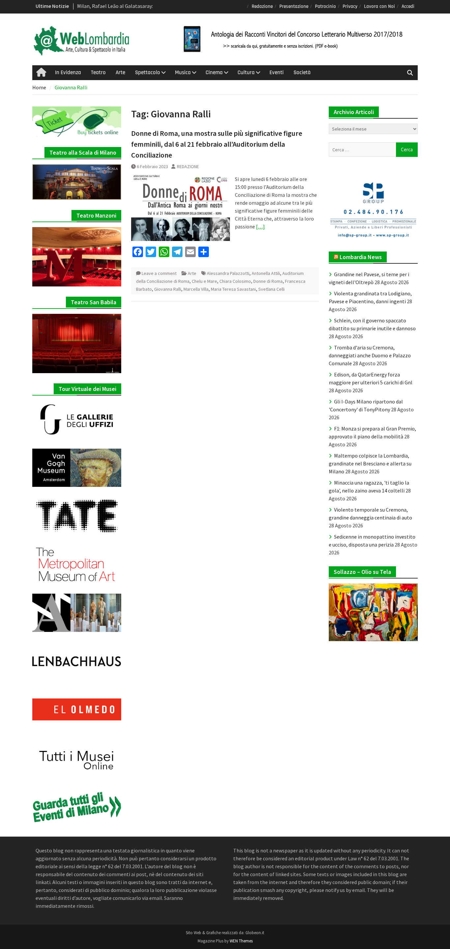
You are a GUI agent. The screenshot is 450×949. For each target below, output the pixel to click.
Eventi (276, 72)
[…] (260, 226)
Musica (183, 72)
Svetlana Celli (271, 289)
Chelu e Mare (204, 281)
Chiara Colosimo (235, 281)
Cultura (246, 72)
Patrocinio (325, 6)
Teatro (98, 72)
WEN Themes (241, 941)
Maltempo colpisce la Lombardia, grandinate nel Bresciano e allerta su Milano (370, 463)
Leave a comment (159, 273)
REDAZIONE (188, 166)
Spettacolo (147, 72)
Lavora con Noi (379, 6)
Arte (120, 72)
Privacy (350, 6)
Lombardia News (361, 257)
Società (302, 72)
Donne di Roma (268, 281)
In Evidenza (68, 72)
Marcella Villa (196, 289)
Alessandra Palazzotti (228, 273)
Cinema (214, 72)
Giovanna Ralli (167, 289)
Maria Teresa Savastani (233, 289)
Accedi (408, 6)
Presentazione (293, 6)
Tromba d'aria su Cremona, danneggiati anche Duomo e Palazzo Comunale (370, 355)
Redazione (262, 6)
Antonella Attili (266, 273)
